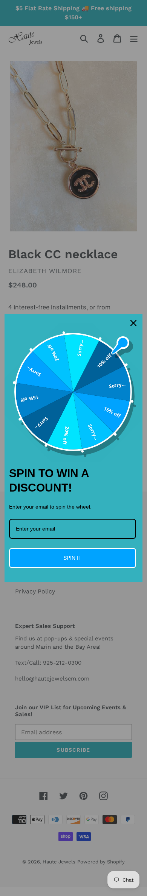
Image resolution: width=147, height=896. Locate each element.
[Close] (133, 323)
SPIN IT (72, 558)
